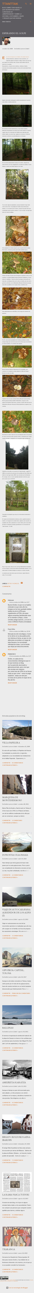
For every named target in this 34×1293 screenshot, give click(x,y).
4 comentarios (17, 1102)
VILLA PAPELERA (11, 742)
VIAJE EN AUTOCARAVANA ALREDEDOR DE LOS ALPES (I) (16, 912)
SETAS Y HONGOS (13, 583)
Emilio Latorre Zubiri (11, 1279)
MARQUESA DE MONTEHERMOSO (12, 799)
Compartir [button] (6, 586)
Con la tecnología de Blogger (18, 1288)
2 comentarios (17, 1269)
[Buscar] (26, 3)
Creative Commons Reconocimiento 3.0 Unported (16, 1280)
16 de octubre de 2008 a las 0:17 (19, 602)
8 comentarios (17, 763)
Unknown (11, 600)
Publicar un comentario (21, 993)
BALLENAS (7, 1027)
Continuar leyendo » (10, 765)
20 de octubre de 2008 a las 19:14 (19, 631)
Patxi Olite (11, 629)
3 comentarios (17, 1048)
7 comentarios (17, 1160)
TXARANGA (8, 1249)
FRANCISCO (12, 654)
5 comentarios (17, 935)
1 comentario (17, 820)
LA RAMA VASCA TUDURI (15, 1194)
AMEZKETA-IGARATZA (14, 1082)
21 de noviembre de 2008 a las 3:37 (20, 656)
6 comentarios (17, 875)
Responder (12, 625)
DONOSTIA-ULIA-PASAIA (15, 854)
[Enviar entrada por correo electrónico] (22, 583)
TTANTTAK (10, 3)
